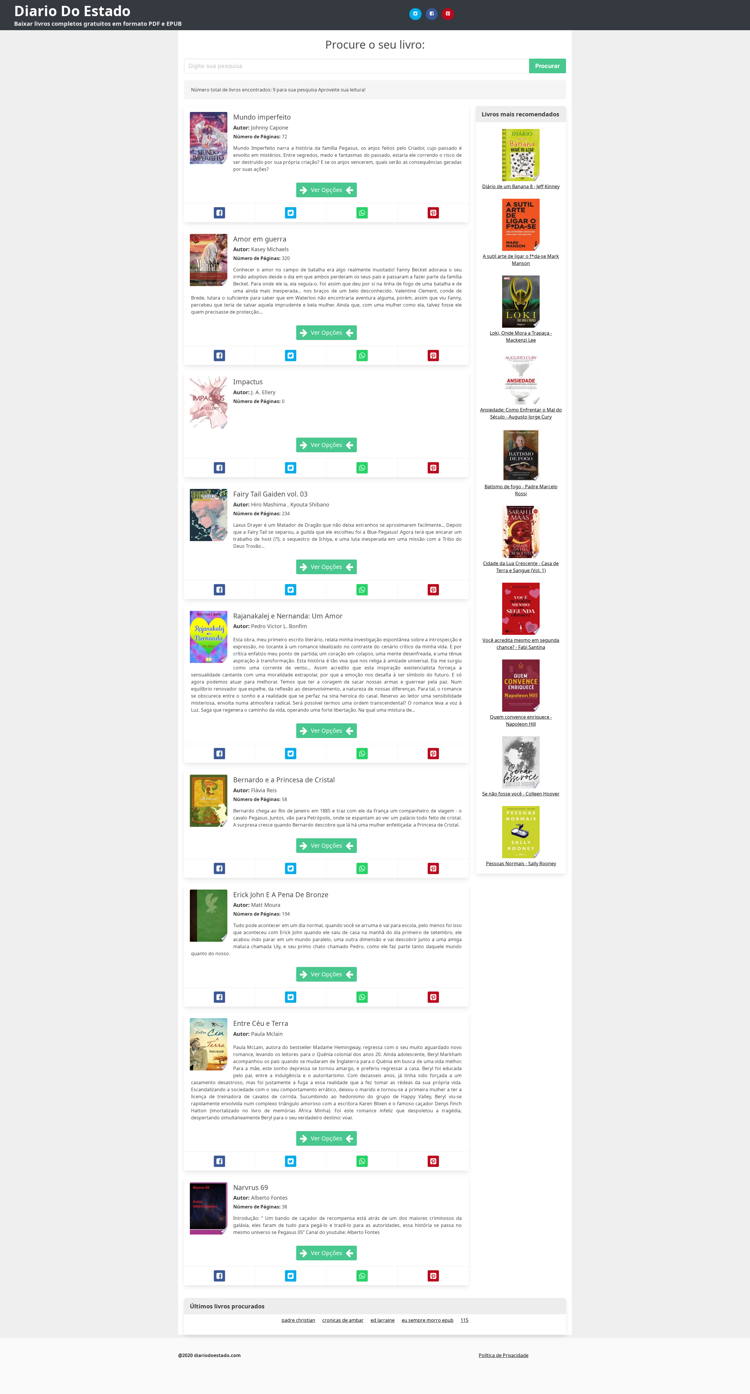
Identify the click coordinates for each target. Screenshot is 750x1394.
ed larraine (383, 1320)
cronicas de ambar (343, 1320)
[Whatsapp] (362, 213)
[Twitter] (415, 14)
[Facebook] (432, 14)
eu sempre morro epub (428, 1320)
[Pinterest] (448, 14)
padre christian (298, 1320)
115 (464, 1320)
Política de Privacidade (504, 1355)
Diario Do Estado (72, 10)
